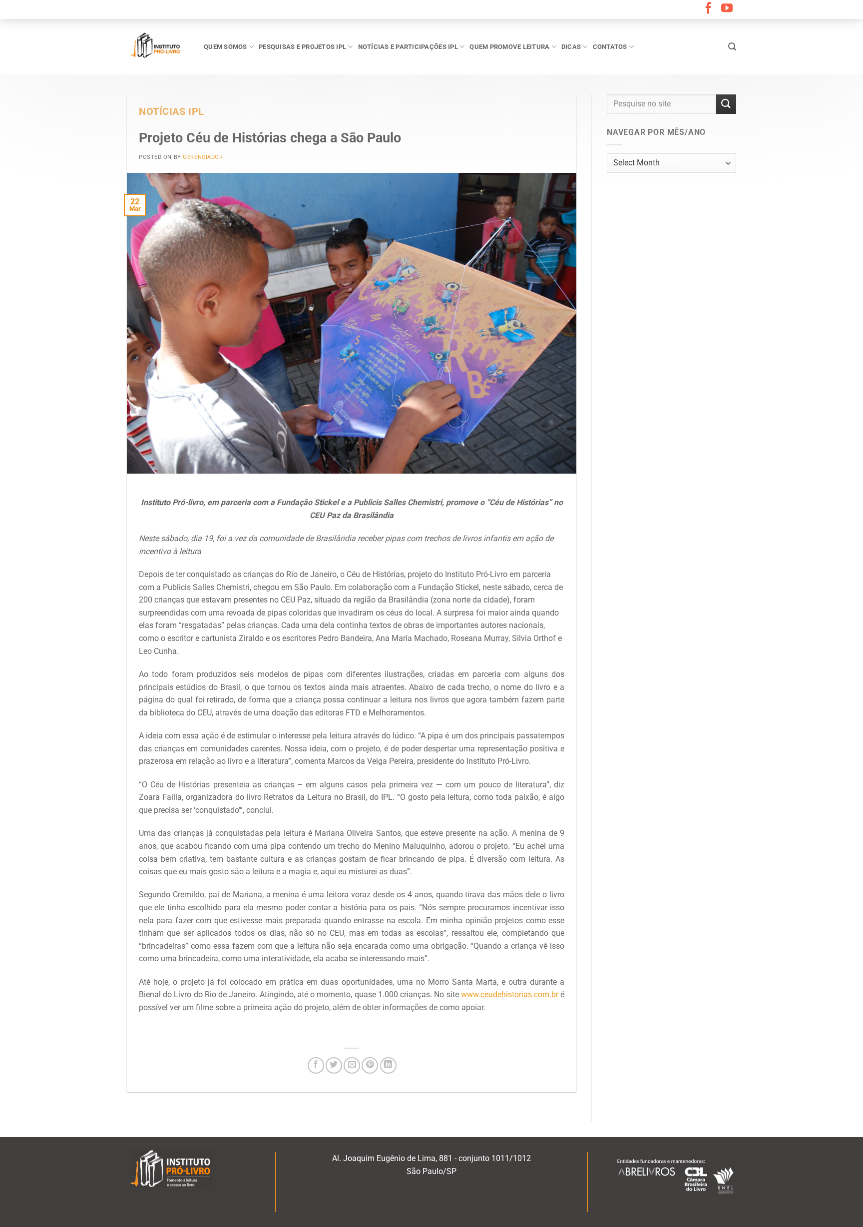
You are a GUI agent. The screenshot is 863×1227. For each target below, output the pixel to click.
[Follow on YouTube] (727, 8)
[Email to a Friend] (352, 1065)
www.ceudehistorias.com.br (509, 994)
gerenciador (203, 157)
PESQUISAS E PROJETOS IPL (302, 46)
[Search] (732, 46)
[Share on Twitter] (334, 1065)
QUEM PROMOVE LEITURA (509, 46)
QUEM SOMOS (225, 46)
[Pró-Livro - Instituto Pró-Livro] (158, 46)
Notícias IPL (171, 111)
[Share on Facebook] (316, 1065)
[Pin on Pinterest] (370, 1065)
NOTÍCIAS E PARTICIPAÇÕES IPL (408, 46)
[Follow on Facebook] (708, 8)
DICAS (571, 46)
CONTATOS (610, 46)
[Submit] (726, 104)
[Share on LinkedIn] (388, 1065)
